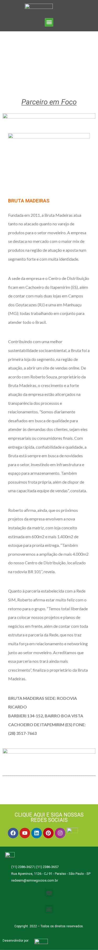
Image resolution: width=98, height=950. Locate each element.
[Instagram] (60, 833)
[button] (49, 22)
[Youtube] (25, 833)
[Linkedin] (36, 833)
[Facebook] (13, 833)
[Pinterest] (48, 833)
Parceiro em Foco (49, 102)
